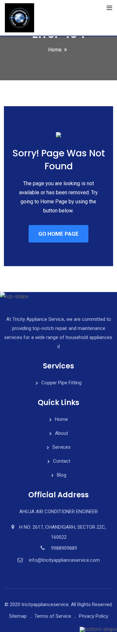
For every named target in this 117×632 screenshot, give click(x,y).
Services (61, 447)
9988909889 (64, 548)
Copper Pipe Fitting (61, 383)
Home (55, 50)
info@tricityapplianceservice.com (64, 560)
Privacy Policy (93, 616)
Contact (61, 461)
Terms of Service (52, 616)
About (61, 433)
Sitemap (18, 616)
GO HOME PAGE (58, 234)
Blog (61, 475)
